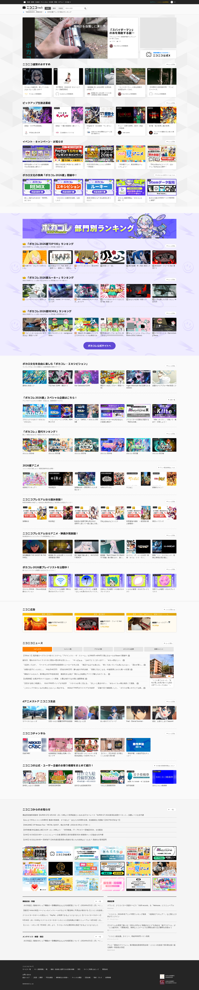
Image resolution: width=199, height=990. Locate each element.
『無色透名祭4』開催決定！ (34, 12)
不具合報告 (49, 977)
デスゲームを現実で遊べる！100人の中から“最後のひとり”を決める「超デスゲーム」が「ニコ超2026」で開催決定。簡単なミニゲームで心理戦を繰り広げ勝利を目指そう (141, 926)
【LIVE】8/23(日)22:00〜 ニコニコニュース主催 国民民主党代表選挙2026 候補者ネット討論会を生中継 (63, 835)
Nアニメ (61, 2)
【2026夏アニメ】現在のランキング (59, 12)
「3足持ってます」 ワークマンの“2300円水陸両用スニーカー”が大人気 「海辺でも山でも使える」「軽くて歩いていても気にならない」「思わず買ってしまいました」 (83, 665)
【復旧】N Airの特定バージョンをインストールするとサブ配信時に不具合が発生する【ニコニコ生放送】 (63, 910)
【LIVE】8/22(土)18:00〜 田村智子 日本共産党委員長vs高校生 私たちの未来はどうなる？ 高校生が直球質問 (65, 840)
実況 (55, 2)
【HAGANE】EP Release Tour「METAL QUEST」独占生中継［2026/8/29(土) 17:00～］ (57, 825)
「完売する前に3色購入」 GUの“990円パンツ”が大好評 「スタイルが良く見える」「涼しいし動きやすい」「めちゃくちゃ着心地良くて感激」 (79, 683)
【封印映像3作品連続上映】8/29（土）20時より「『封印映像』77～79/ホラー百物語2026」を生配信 (63, 830)
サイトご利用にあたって (91, 969)
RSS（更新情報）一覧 (40, 969)
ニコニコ (33, 8)
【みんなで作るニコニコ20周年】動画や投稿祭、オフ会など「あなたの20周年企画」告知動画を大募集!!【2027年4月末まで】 (72, 820)
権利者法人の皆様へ (62, 977)
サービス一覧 (27, 969)
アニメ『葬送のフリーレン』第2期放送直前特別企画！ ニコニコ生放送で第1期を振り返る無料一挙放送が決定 (141, 946)
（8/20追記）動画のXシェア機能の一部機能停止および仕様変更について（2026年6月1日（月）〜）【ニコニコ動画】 (63, 905)
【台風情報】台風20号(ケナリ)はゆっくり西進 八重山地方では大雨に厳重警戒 (53, 679)
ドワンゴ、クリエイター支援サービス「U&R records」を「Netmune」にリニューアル (140, 905)
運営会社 (105, 969)
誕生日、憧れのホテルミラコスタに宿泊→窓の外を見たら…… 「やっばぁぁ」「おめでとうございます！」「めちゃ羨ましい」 (72, 660)
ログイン (153, 2)
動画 (28, 2)
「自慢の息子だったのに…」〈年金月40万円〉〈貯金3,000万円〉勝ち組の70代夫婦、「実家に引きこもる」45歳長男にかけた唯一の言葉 (76, 669)
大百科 (51, 2)
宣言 (79, 969)
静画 (32, 2)
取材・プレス (98, 977)
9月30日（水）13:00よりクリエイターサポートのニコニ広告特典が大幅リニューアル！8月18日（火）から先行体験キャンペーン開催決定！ (63, 920)
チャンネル (44, 2)
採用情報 (108, 977)
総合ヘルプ (26, 977)
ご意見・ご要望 (37, 977)
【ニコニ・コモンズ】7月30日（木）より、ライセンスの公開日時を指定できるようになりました (60, 925)
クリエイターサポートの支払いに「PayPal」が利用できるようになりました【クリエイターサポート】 (62, 915)
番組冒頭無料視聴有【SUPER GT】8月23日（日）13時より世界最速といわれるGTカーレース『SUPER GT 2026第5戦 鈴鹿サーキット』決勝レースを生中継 (83, 815)
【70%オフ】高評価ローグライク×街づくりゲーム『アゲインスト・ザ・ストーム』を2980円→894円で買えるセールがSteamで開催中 (75, 656)
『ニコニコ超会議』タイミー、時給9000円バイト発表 (128, 936)
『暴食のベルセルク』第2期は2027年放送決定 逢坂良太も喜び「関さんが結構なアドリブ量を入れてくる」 (65, 674)
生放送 (37, 2)
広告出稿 (87, 977)
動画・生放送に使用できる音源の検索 (62, 969)
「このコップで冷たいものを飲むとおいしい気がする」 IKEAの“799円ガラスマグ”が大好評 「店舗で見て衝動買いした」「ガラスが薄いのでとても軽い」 (83, 688)
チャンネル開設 (77, 977)
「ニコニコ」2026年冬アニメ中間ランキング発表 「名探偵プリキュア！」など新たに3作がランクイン (141, 915)
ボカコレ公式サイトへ (99, 345)
